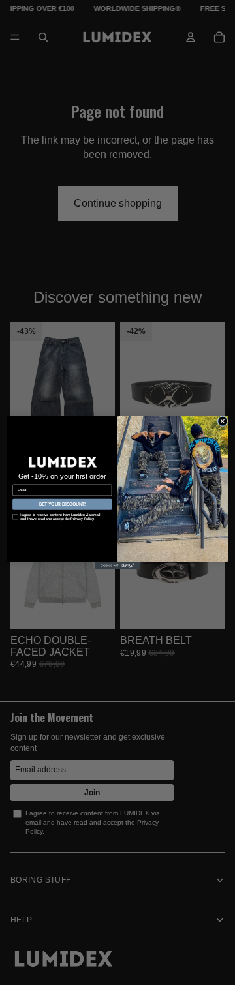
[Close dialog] (222, 421)
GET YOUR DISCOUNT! (62, 504)
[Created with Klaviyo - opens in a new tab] (117, 565)
